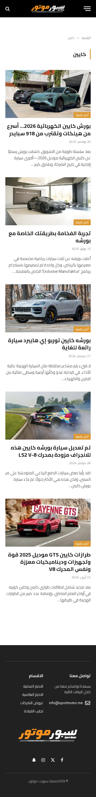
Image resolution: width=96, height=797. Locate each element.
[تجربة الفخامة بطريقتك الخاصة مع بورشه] (48, 201)
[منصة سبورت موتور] (48, 8)
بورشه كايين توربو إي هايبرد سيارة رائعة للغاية (49, 343)
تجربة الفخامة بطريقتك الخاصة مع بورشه (50, 236)
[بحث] (8, 9)
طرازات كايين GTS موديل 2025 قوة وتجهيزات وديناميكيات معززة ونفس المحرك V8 (49, 562)
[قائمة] (87, 9)
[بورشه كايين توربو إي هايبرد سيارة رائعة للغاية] (48, 308)
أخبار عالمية (82, 115)
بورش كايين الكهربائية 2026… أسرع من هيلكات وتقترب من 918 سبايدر (49, 129)
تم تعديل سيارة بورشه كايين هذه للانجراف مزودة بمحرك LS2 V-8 (51, 451)
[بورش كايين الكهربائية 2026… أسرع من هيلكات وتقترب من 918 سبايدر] (48, 94)
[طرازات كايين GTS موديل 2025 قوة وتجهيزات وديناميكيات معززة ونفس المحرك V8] (48, 523)
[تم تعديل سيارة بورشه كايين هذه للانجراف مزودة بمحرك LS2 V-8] (48, 416)
